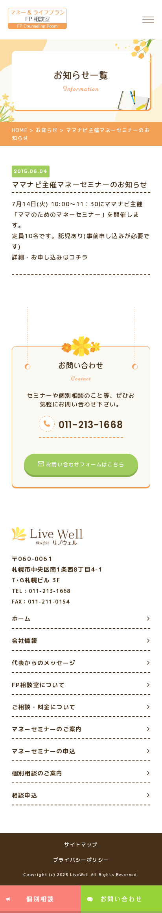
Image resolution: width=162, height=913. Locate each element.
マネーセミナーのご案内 (47, 729)
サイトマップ (81, 844)
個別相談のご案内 (37, 773)
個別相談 (40, 899)
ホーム (21, 619)
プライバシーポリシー (81, 859)
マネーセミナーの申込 (43, 751)
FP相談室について (38, 685)
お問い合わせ (121, 899)
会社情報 (24, 641)
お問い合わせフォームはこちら (85, 464)
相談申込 (24, 795)
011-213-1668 (91, 424)
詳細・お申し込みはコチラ (50, 257)
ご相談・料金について (43, 707)
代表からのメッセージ (43, 663)
